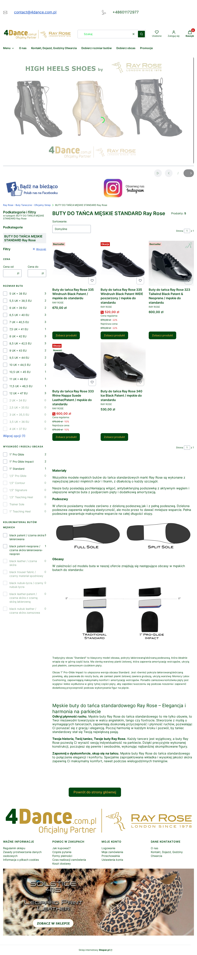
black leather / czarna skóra (23, 562)
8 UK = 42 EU (17, 336)
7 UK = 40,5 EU (19, 322)
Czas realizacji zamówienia (69, 859)
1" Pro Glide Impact (21, 461)
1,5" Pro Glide (17, 475)
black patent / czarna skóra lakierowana (26, 537)
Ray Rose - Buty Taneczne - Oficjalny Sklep (27, 205)
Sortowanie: (59, 221)
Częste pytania (61, 852)
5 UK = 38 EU (18, 293)
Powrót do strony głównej (94, 792)
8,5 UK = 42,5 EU (20, 343)
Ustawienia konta (112, 859)
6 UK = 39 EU (18, 307)
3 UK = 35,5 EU (19, 414)
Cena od (8, 266)
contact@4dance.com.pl (35, 12)
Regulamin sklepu (14, 848)
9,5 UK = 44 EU (19, 357)
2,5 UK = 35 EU (19, 407)
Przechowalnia (111, 855)
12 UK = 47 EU (18, 393)
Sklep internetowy (94, 949)
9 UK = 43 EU (18, 350)
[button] (141, 34)
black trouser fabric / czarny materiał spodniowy (26, 573)
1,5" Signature (18, 490)
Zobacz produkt (66, 335)
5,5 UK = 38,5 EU (20, 300)
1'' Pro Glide (16, 454)
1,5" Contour (17, 483)
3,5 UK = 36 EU (19, 421)
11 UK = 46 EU (18, 379)
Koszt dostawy (61, 863)
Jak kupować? (61, 848)
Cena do (33, 266)
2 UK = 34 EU (17, 400)
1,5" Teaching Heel (21, 497)
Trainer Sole (16, 504)
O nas (154, 848)
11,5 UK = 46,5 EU (20, 386)
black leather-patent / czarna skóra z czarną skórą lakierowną (23, 597)
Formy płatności (62, 855)
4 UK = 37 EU (17, 428)
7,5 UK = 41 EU (18, 329)
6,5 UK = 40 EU (19, 315)
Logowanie (108, 848)
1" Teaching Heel (20, 511)
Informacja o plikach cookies (21, 859)
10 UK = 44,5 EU (19, 364)
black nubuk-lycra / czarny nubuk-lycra (26, 584)
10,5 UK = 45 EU (19, 371)
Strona (179, 230)
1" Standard (16, 468)
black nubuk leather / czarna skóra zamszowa (24, 610)
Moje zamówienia (112, 852)
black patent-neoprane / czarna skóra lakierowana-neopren (26, 550)
